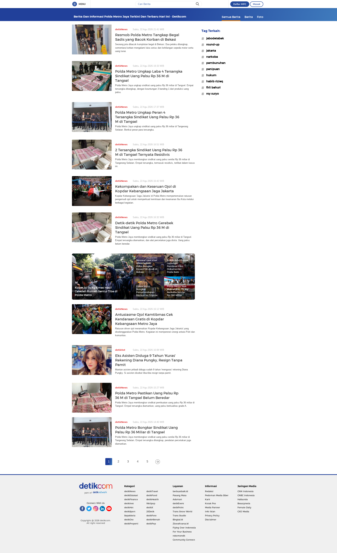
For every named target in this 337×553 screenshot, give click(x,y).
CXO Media (243, 511)
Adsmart (177, 499)
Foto (260, 17)
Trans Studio (179, 515)
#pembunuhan (215, 63)
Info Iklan (210, 511)
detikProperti (131, 523)
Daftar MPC (239, 4)
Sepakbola (129, 515)
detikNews (130, 491)
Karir (207, 499)
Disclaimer (210, 519)
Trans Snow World (182, 511)
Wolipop (150, 503)
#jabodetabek (214, 38)
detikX (149, 507)
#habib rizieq (213, 81)
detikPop (151, 523)
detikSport (129, 511)
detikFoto (151, 515)
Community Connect (184, 539)
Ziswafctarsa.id (181, 523)
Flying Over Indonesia (184, 527)
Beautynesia (243, 503)
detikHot (128, 507)
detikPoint (178, 507)
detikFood (151, 495)
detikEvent (178, 503)
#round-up (211, 44)
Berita (249, 17)
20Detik (150, 511)
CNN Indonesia (245, 491)
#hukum (210, 75)
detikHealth (152, 499)
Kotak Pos (210, 503)
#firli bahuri (212, 87)
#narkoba (211, 56)
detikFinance (131, 499)
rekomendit (179, 535)
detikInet (129, 503)
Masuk (256, 4)
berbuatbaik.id (180, 491)
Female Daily (244, 507)
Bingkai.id (178, 519)
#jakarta (210, 50)
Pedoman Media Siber (216, 495)
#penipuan (212, 69)
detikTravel (152, 491)
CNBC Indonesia (246, 495)
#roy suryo (211, 93)
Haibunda (242, 499)
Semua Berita (231, 17)
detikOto (129, 519)
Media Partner (212, 507)
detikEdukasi (131, 495)
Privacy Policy (212, 515)
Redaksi (209, 491)
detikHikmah (153, 519)
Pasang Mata (179, 495)
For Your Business (182, 531)
